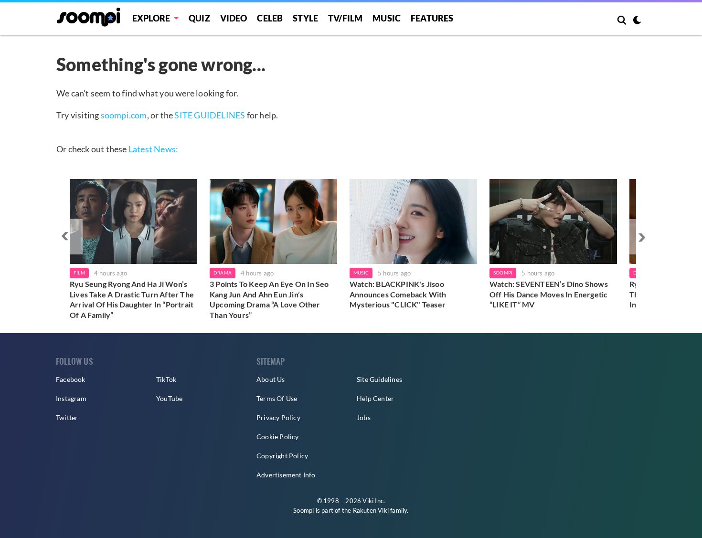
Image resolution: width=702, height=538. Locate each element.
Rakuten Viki (371, 510)
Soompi (502, 272)
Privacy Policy (278, 417)
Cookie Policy (277, 437)
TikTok (166, 379)
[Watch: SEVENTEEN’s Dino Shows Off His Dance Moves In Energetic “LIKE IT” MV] (553, 221)
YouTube (169, 398)
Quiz (199, 18)
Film (79, 272)
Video (233, 18)
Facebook (70, 379)
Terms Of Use (276, 398)
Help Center (375, 398)
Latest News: (153, 149)
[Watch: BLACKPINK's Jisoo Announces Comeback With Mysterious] (413, 221)
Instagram (71, 398)
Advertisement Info (286, 475)
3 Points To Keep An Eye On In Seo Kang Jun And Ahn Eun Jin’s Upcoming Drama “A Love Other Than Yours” (269, 299)
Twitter (67, 417)
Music (386, 18)
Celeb (270, 18)
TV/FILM (345, 18)
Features (432, 18)
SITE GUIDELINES (209, 115)
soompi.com (124, 115)
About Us (270, 379)
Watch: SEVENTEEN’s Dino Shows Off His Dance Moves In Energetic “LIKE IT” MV (548, 294)
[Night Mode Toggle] (637, 21)
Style (305, 18)
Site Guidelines (379, 379)
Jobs (364, 417)
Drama (222, 272)
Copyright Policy (282, 456)
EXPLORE (151, 18)
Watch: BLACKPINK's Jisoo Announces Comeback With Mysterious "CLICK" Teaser (398, 294)
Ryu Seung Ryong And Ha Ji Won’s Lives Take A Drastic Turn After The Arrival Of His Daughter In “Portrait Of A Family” (132, 299)
